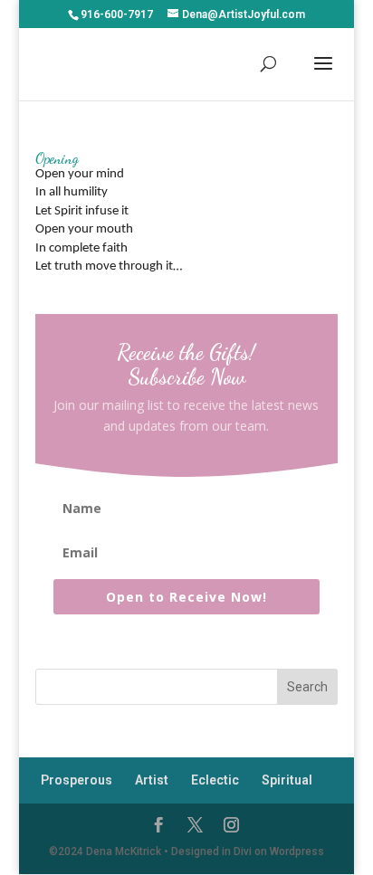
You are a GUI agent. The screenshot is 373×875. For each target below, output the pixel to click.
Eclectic (215, 780)
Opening (57, 157)
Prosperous (76, 780)
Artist (151, 780)
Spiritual (287, 780)
